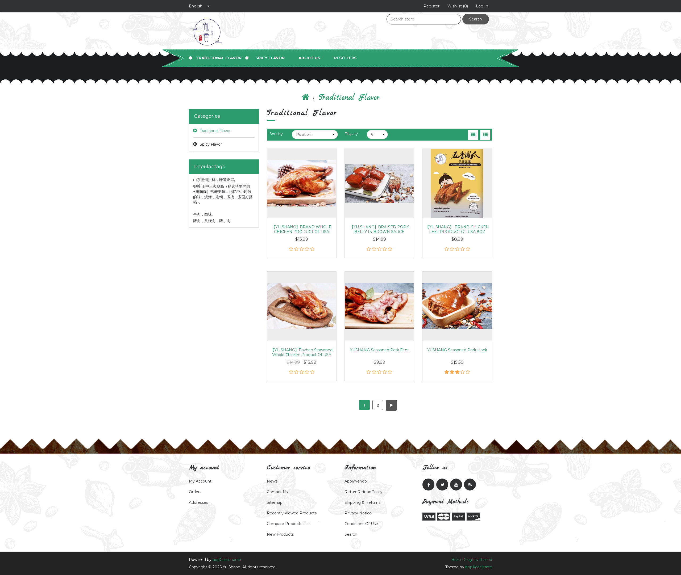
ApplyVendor (356, 481)
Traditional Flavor (219, 58)
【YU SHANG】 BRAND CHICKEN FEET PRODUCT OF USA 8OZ (457, 229)
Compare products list (288, 523)
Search (475, 19)
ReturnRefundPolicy (363, 491)
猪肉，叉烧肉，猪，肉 (211, 220)
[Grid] (473, 135)
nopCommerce (227, 559)
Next (391, 405)
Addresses (198, 502)
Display (351, 134)
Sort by (276, 134)
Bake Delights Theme (471, 559)
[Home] (305, 98)
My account (200, 481)
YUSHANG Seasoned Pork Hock (457, 350)
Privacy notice (358, 513)
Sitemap (275, 502)
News (272, 481)
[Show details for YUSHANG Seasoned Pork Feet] (379, 306)
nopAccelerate (478, 567)
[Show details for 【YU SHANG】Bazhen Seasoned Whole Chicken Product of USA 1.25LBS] (301, 306)
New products (280, 534)
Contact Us (277, 491)
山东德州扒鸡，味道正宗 (214, 179)
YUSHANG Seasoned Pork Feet (379, 350)
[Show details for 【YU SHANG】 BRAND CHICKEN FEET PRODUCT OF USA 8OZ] (457, 183)
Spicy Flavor (270, 58)
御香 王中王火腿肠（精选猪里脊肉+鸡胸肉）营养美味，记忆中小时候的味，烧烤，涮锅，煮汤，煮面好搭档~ (223, 194)
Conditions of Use (361, 523)
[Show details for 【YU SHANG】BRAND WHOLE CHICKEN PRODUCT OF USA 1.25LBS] (301, 183)
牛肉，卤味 (203, 214)
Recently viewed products (292, 513)
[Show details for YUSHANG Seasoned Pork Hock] (457, 306)
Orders (195, 491)
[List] (485, 135)
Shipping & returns (362, 502)
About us (309, 58)
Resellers (345, 58)
